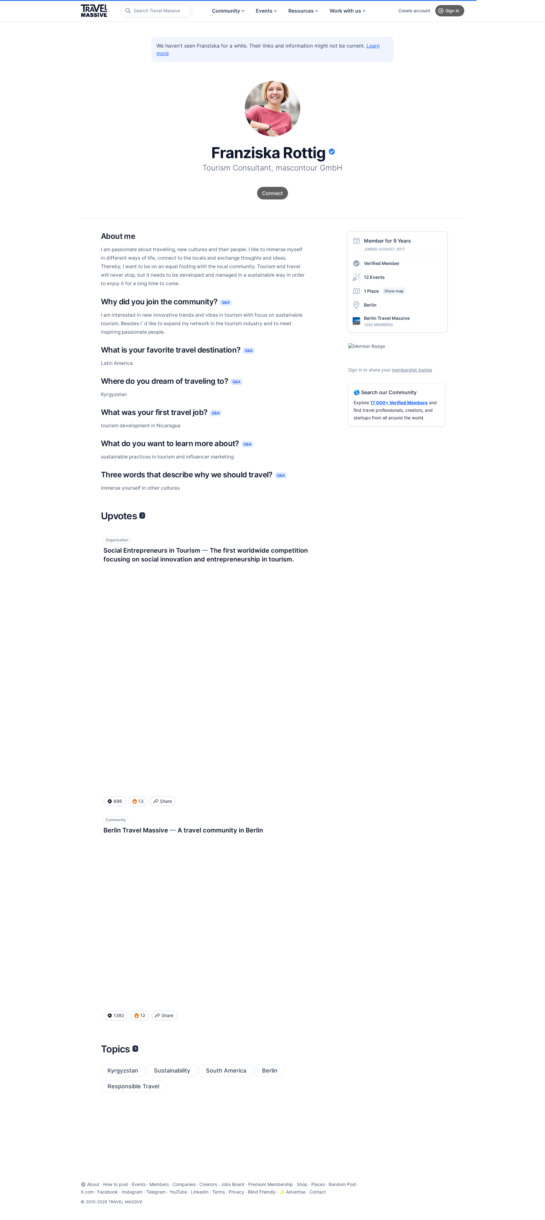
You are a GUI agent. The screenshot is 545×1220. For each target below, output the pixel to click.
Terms (218, 1191)
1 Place (383, 291)
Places (318, 1184)
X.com (87, 1191)
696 (118, 801)
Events (264, 11)
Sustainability (172, 1070)
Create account (414, 10)
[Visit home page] (94, 10)
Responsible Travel (133, 1086)
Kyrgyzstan (123, 1070)
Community (226, 11)
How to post (115, 1184)
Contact (317, 1191)
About (93, 1184)
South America (226, 1070)
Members (159, 1184)
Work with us (345, 11)
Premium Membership (270, 1184)
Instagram (132, 1191)
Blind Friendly (262, 1191)
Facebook (107, 1191)
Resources (301, 11)
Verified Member (382, 263)
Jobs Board (232, 1184)
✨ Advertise (292, 1191)
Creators (208, 1184)
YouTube (178, 1191)
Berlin (270, 1070)
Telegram (156, 1191)
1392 (119, 1015)
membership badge (412, 369)
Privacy (236, 1191)
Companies (184, 1184)
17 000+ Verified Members (399, 402)
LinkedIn (199, 1191)
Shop (302, 1184)
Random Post (342, 1184)
